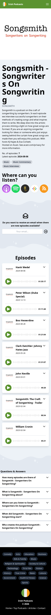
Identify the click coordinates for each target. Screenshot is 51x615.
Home (9, 608)
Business (42, 554)
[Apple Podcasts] (6, 188)
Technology (13, 568)
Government (9, 578)
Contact (41, 608)
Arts (18, 554)
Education (29, 554)
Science (42, 578)
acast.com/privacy (32, 144)
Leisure (42, 573)
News (32, 573)
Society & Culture (37, 563)
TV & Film (27, 568)
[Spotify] (15, 188)
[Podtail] (25, 188)
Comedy (7, 554)
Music (6, 162)
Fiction (39, 568)
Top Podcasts (20, 608)
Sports (25, 582)
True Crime (20, 573)
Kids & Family (20, 559)
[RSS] (44, 188)
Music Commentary (22, 162)
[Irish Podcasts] (25, 593)
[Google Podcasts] (34, 188)
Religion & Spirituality (15, 563)
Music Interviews (11, 166)
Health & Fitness (27, 578)
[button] (47, 4)
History (7, 573)
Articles (32, 608)
